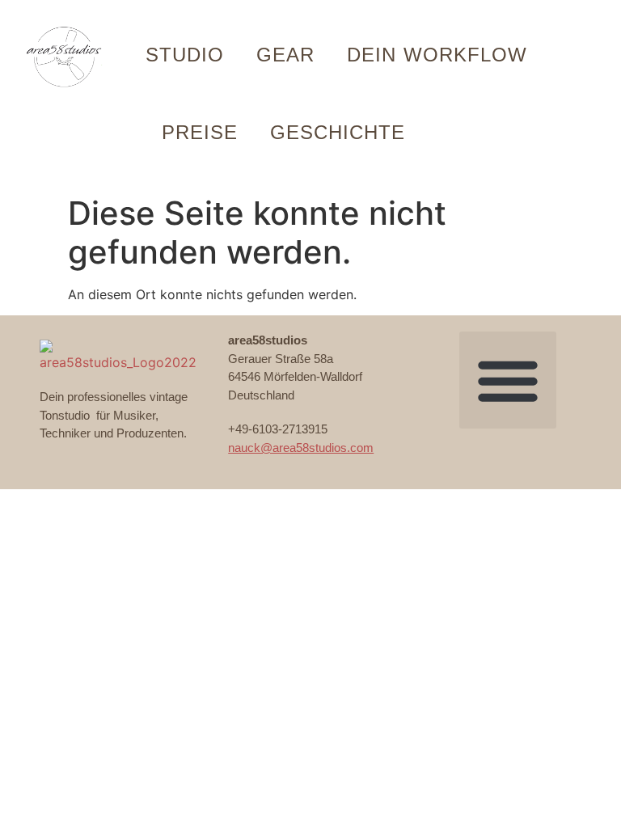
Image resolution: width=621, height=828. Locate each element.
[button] (507, 380)
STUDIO (185, 54)
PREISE (200, 132)
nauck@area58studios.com (301, 447)
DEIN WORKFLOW (437, 54)
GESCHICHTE (337, 132)
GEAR (285, 54)
